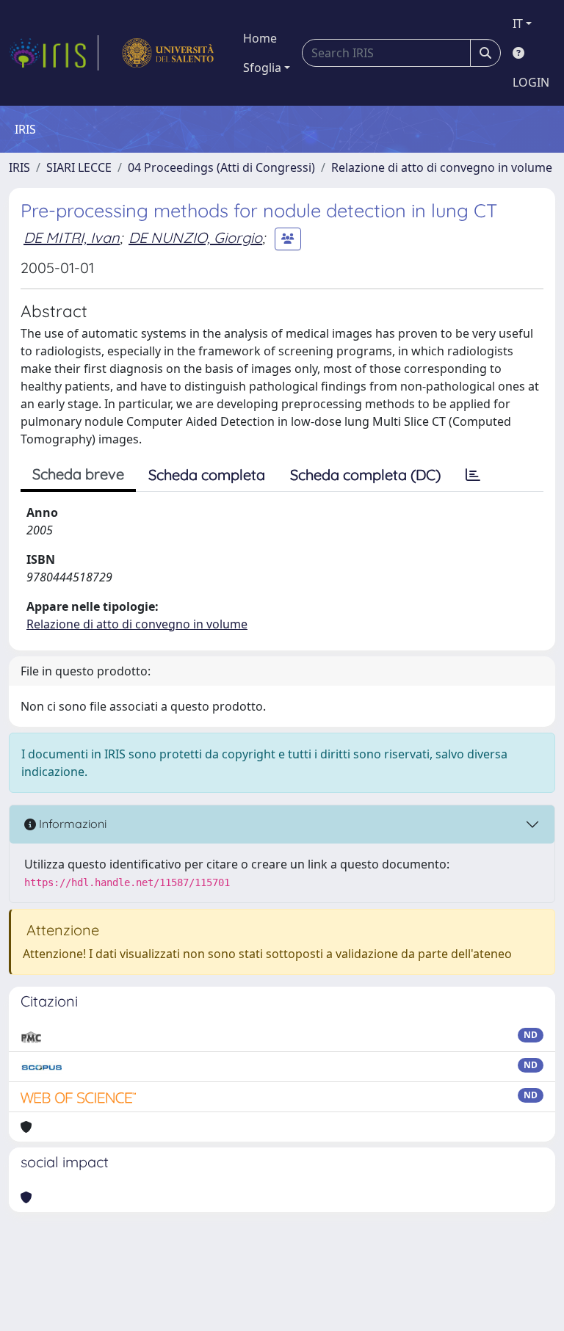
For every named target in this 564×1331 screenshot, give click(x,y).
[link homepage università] (167, 52)
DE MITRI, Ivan (72, 237)
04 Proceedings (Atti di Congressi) (221, 167)
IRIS (19, 167)
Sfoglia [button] (262, 67)
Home (260, 38)
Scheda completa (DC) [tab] (365, 474)
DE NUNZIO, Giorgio (195, 237)
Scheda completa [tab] (206, 474)
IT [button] (518, 23)
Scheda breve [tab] (78, 474)
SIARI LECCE (79, 167)
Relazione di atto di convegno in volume (441, 167)
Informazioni (71, 823)
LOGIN (531, 82)
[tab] (473, 475)
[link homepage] (53, 52)
